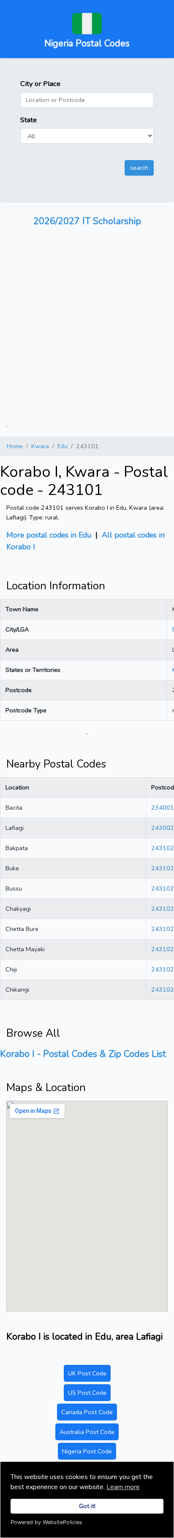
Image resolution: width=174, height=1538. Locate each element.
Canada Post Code (87, 1412)
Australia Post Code (87, 1432)
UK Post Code (87, 1373)
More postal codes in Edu (48, 535)
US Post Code (87, 1392)
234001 (162, 807)
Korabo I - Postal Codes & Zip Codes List (83, 1054)
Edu (62, 446)
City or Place (40, 83)
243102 (162, 848)
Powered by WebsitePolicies (46, 1522)
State (28, 120)
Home (15, 446)
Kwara (40, 446)
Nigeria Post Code (87, 1451)
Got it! (87, 1506)
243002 (162, 828)
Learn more (123, 1487)
